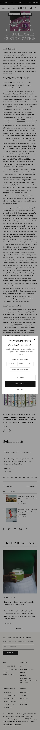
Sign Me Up (20, 384)
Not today (20, 389)
